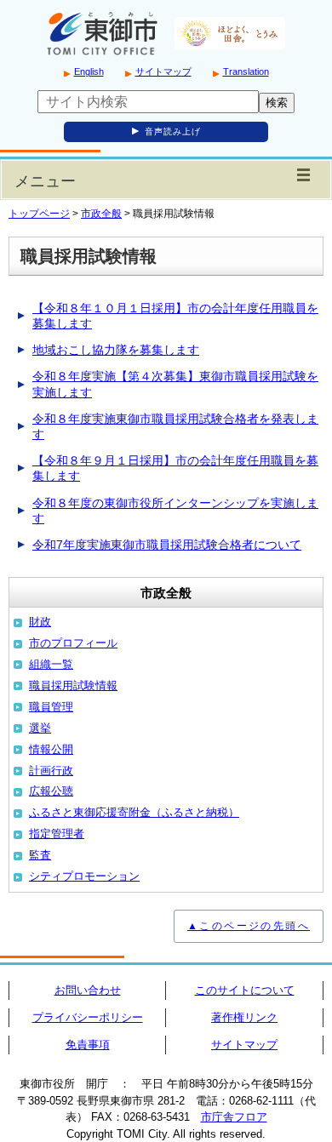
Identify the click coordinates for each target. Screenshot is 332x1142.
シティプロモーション (84, 876)
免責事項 (88, 1044)
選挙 (40, 728)
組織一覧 (51, 664)
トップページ (39, 214)
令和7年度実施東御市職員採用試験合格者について (166, 544)
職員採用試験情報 (73, 685)
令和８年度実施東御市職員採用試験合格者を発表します (175, 426)
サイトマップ (163, 71)
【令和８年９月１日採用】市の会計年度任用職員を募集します (175, 468)
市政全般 (101, 214)
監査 (40, 854)
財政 (40, 621)
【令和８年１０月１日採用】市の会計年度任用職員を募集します (175, 315)
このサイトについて (245, 990)
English (89, 71)
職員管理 (51, 706)
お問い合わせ (87, 990)
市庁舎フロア (234, 1117)
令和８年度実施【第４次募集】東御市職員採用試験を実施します (175, 383)
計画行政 (51, 770)
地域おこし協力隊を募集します (115, 350)
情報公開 (51, 749)
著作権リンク (244, 1017)
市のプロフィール (73, 643)
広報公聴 (51, 791)
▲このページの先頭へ (248, 926)
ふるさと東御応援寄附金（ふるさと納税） (134, 812)
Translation (246, 71)
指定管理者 (56, 833)
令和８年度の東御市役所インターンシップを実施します (175, 510)
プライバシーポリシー (87, 1017)
